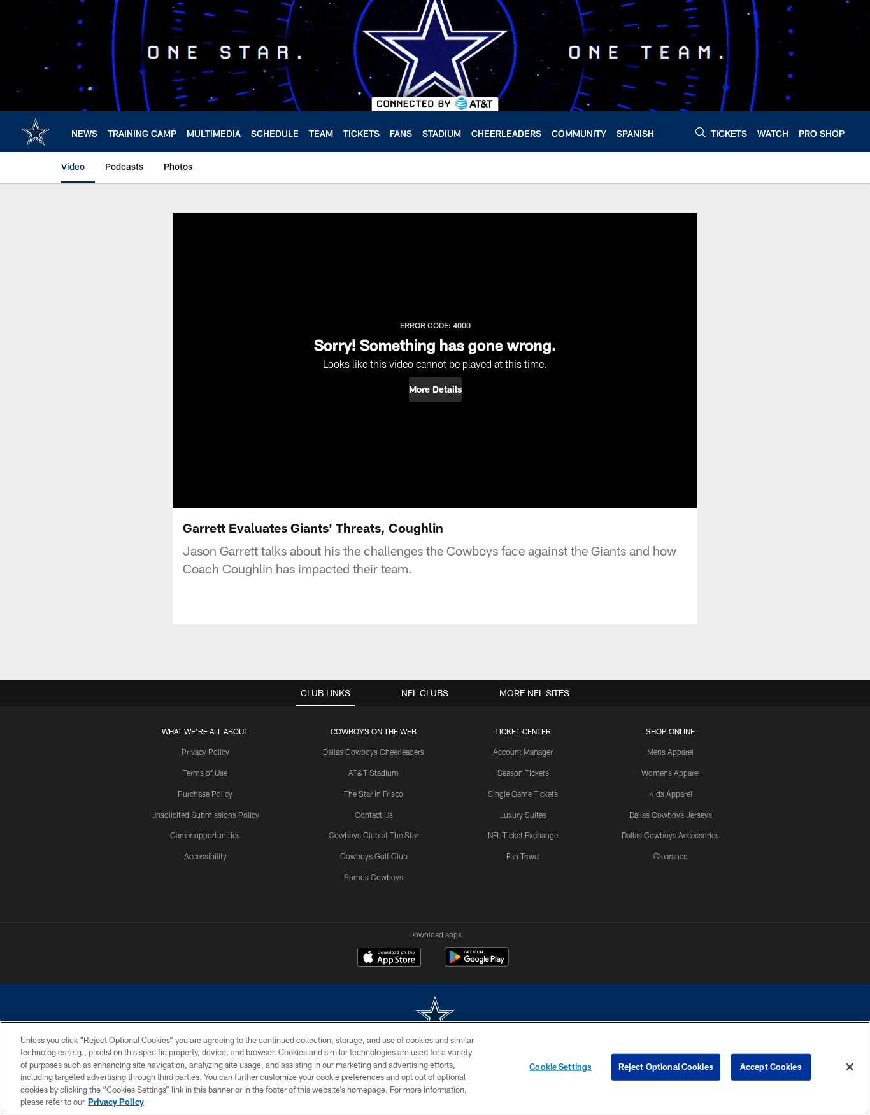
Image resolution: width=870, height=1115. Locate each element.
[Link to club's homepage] (35, 131)
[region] (435, 1068)
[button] (435, 389)
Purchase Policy (205, 793)
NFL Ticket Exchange (523, 835)
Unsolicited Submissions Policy (205, 814)
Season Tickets (523, 772)
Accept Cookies (771, 1067)
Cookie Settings (560, 1067)
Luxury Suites (523, 814)
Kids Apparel (670, 793)
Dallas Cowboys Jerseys (670, 814)
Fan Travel (523, 856)
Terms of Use (205, 772)
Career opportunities (205, 835)
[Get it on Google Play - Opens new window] (477, 963)
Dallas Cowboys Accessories (670, 835)
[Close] (850, 1067)
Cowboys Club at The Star (373, 835)
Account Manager (523, 751)
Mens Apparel (670, 751)
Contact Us (374, 814)
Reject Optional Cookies (665, 1067)
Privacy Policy (205, 751)
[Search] (700, 132)
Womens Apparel (670, 772)
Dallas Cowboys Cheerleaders (373, 751)
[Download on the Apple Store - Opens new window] (389, 958)
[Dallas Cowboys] (435, 1016)
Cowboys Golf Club (374, 856)
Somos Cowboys (373, 877)
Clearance (670, 856)
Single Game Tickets (523, 793)
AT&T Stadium (373, 772)
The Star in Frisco (373, 793)
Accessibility (205, 856)
